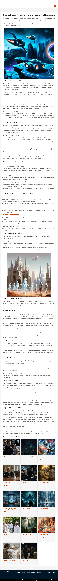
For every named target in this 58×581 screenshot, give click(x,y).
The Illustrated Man (28, 457)
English (23, 572)
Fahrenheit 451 (27, 560)
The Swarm (26, 509)
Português (39, 572)
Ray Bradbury (6, 214)
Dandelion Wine (44, 483)
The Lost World (27, 535)
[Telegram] (54, 572)
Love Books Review (29, 2)
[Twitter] (49, 572)
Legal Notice (5, 573)
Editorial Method (4, 576)
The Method (43, 509)
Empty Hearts (26, 483)
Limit (6, 457)
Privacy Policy (6, 571)
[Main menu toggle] (55, 6)
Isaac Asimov (6, 196)
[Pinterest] (52, 572)
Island (6, 535)
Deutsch (19, 572)
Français (33, 572)
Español (28, 572)
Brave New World (10, 560)
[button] (2, 6)
